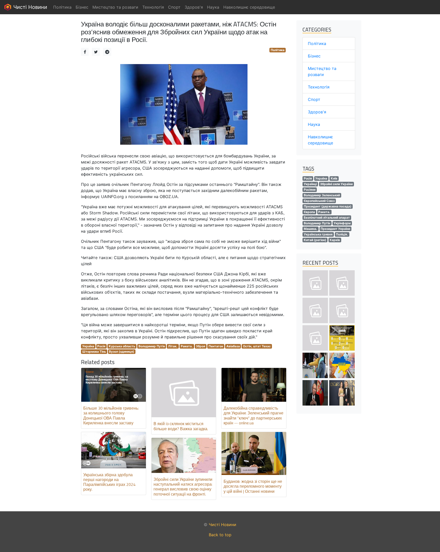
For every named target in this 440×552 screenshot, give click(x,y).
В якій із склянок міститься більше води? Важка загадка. (181, 426)
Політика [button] (62, 7)
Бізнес (314, 55)
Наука (314, 124)
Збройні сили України (336, 184)
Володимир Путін (152, 346)
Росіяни (309, 189)
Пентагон (216, 346)
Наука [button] (213, 7)
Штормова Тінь (94, 351)
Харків (334, 240)
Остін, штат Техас (257, 346)
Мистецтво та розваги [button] (115, 7)
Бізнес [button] (82, 7)
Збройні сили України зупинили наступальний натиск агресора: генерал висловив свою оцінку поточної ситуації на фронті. (183, 486)
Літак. (172, 346)
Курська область (122, 346)
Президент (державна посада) (327, 206)
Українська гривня (318, 234)
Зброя (200, 346)
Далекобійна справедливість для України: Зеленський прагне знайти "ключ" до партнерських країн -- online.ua (253, 415)
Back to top (220, 534)
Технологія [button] (153, 7)
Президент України (335, 229)
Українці (310, 184)
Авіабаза (233, 346)
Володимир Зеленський (322, 195)
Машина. (310, 229)
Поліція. (342, 234)
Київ (334, 178)
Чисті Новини (29, 7)
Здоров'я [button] (194, 7)
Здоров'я (317, 111)
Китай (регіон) (315, 240)
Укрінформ (342, 223)
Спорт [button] (174, 7)
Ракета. (187, 346)
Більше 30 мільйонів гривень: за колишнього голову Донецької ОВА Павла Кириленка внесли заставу (111, 415)
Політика (277, 50)
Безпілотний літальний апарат (327, 217)
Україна (88, 346)
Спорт (314, 99)
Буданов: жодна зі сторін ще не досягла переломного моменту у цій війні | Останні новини (253, 486)
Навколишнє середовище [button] (249, 7)
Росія (101, 346)
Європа (309, 212)
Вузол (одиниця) (121, 351)
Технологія (318, 86)
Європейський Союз (319, 201)
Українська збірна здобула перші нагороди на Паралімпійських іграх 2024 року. (109, 482)
